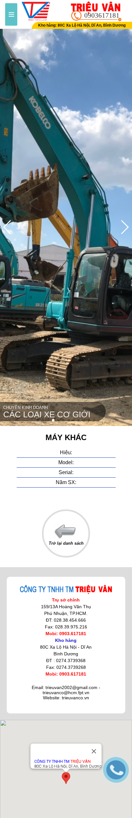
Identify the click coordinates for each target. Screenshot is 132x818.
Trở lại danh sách (66, 543)
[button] (38, 420)
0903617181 (102, 15)
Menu (11, 14)
